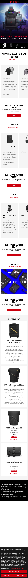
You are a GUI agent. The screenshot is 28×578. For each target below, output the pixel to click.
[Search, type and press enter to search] (23, 1)
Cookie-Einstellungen (14, 571)
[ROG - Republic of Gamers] (14, 2)
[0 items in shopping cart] (26, 1)
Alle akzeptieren (20, 575)
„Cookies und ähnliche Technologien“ (17, 568)
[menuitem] (4, 45)
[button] (2, 2)
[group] (14, 23)
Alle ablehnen (7, 575)
